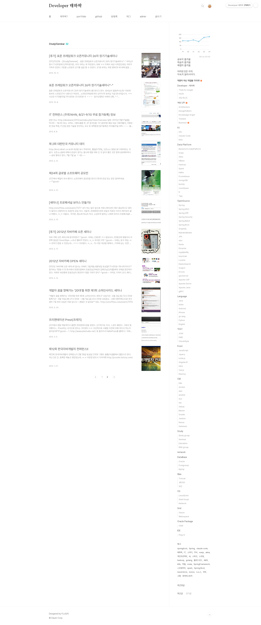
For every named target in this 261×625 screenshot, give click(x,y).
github (98, 16)
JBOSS (182, 482)
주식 (195, 552)
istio (180, 240)
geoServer (183, 276)
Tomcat (182, 478)
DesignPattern (185, 111)
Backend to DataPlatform (190, 149)
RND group (183, 447)
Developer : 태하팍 (186, 85)
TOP (209, 614)
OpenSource (183, 201)
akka (208, 552)
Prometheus (184, 176)
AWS (206, 560)
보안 (180, 486)
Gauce (182, 512)
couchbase (184, 188)
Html (181, 366)
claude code (202, 548)
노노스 (198, 572)
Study (180, 431)
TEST (180, 329)
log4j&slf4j (183, 252)
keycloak (183, 256)
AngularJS (183, 362)
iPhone (182, 312)
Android (182, 308)
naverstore (182, 572)
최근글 (180, 593)
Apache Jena (184, 287)
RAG (181, 140)
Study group (184, 435)
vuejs (201, 552)
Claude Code (184, 136)
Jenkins (182, 418)
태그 (129, 16)
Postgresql (184, 465)
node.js (182, 358)
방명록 (114, 16)
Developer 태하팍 (65, 6)
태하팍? (64, 16)
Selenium (183, 426)
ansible (182, 395)
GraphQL (183, 229)
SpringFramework (202, 564)
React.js (182, 374)
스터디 (189, 552)
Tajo (181, 196)
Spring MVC (184, 209)
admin (143, 16)
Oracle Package (185, 521)
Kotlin (181, 304)
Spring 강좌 (183, 213)
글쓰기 (158, 16)
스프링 (201, 556)
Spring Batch (184, 221)
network (181, 452)
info (180, 132)
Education (183, 443)
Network (182, 503)
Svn (180, 399)
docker (182, 387)
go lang (182, 316)
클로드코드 (198, 560)
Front (180, 346)
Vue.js (181, 370)
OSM (181, 526)
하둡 (184, 564)
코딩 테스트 (183, 98)
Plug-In (182, 535)
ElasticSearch (185, 264)
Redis (181, 244)
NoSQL (182, 184)
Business (183, 123)
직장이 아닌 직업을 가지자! (188, 80)
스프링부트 (181, 568)
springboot (182, 548)
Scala (181, 153)
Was (179, 474)
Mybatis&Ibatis (185, 233)
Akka (181, 157)
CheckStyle (184, 341)
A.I (178, 127)
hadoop (180, 560)
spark (189, 568)
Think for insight (186, 90)
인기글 (188, 593)
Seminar (182, 439)
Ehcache (182, 248)
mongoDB (183, 180)
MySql (181, 469)
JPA (180, 236)
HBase (182, 161)
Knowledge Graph (187, 115)
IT (185, 552)
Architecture (184, 107)
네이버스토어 (187, 576)
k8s (179, 564)
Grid (179, 508)
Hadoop (182, 164)
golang (189, 560)
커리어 (181, 94)
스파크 (194, 556)
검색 (202, 6)
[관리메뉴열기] (255, 5)
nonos (192, 572)
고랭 (179, 576)
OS (178, 491)
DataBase (182, 457)
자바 (204, 572)
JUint (181, 333)
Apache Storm (185, 283)
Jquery (182, 354)
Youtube (182, 119)
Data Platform (184, 144)
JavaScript (183, 350)
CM (179, 379)
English (182, 324)
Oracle (182, 461)
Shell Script (184, 499)
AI (190, 556)
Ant (180, 403)
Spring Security (185, 217)
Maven (182, 410)
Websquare (184, 516)
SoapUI (182, 268)
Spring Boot (184, 225)
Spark (181, 168)
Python (182, 320)
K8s (180, 383)
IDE (178, 530)
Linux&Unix (184, 495)
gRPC (181, 291)
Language (182, 296)
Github (182, 407)
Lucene (182, 260)
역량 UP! (181, 103)
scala (189, 564)
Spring (182, 205)
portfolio (81, 16)
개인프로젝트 (182, 556)
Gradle (182, 414)
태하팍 (179, 552)
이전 (95, 377)
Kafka (181, 172)
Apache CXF (184, 280)
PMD (181, 337)
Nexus (181, 422)
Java (181, 301)
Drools (182, 272)
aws (180, 391)
